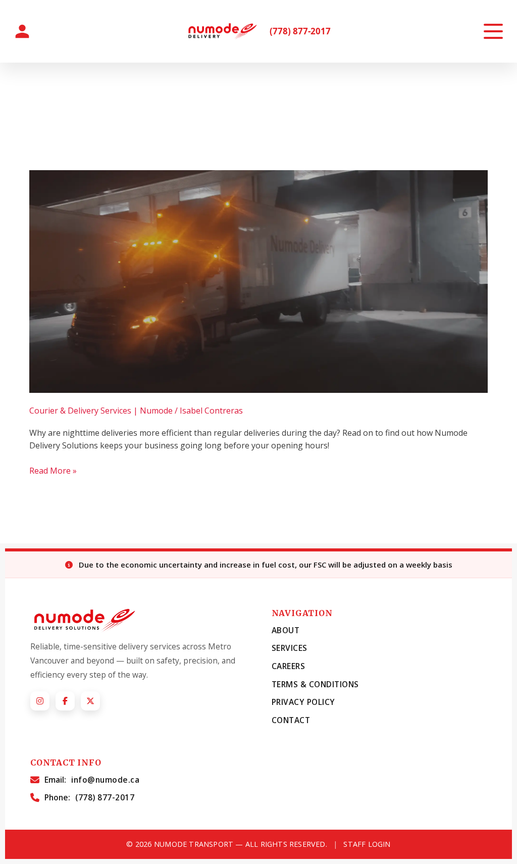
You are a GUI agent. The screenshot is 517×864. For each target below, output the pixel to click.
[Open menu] (493, 31)
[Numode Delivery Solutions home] (225, 31)
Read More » (53, 470)
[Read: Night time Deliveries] (258, 280)
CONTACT (291, 720)
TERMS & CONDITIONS (315, 684)
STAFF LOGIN (366, 844)
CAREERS (288, 666)
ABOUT (286, 630)
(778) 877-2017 (300, 31)
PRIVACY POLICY (303, 701)
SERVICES (289, 647)
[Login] (22, 31)
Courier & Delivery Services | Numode (101, 410)
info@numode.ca (105, 779)
